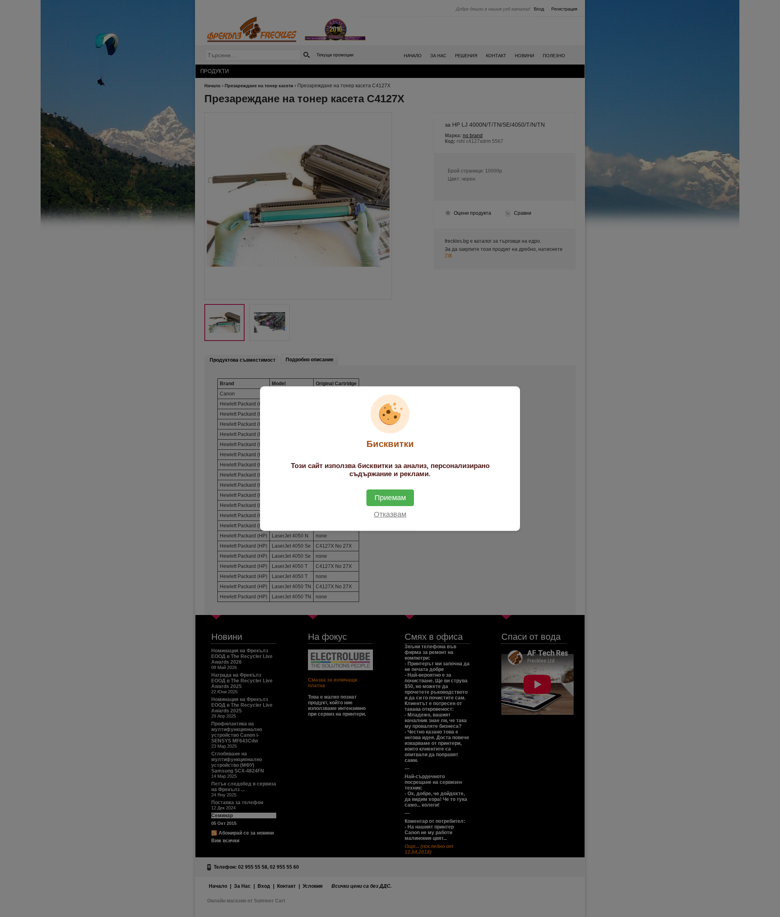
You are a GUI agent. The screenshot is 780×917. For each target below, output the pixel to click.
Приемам (390, 498)
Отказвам (390, 514)
